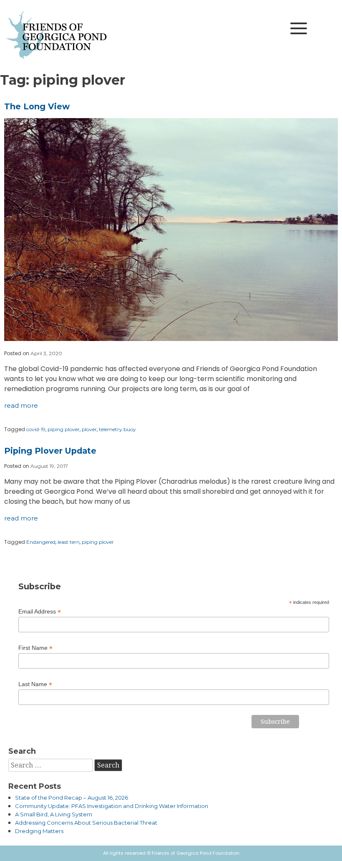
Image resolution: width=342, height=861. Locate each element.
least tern (69, 542)
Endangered (40, 542)
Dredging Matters (39, 831)
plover (89, 429)
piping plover (64, 429)
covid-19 (35, 429)
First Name (35, 648)
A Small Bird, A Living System (53, 814)
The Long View (37, 106)
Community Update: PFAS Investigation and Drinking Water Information (111, 806)
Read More (21, 405)
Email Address (39, 612)
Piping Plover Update (50, 451)
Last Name (35, 684)
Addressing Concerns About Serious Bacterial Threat (86, 822)
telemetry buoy (117, 429)
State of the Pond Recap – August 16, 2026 (71, 797)
